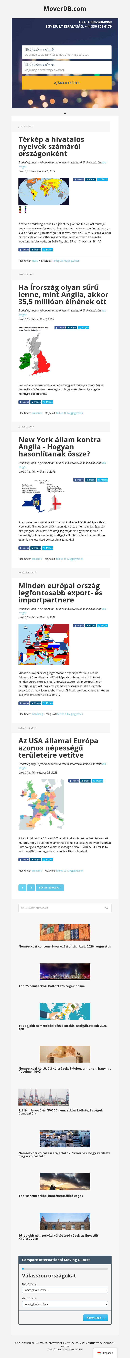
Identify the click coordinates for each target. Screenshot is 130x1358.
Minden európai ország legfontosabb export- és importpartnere (60, 592)
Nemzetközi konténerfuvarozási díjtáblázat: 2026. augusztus (64, 946)
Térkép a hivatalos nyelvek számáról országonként (51, 146)
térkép (56, 260)
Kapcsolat (41, 1343)
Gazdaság (37, 714)
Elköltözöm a (29, 1284)
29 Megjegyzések (69, 260)
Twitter (65, 1346)
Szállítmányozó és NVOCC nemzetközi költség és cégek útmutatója (60, 1111)
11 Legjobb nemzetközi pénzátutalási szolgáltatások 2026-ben (63, 1027)
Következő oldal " (50, 887)
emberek (37, 413)
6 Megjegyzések (74, 714)
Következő (94, 1318)
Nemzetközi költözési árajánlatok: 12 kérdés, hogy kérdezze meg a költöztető (64, 1154)
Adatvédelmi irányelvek (61, 1343)
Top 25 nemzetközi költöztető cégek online (51, 986)
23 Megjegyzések (73, 870)
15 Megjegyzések (73, 558)
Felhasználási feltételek (89, 1343)
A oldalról (28, 1343)
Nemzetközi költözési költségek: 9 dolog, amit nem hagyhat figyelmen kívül (64, 1069)
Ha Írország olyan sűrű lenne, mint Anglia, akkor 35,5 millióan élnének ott (63, 294)
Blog (17, 1343)
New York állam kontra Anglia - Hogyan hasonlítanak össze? (59, 446)
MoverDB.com (65, 8)
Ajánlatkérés (67, 83)
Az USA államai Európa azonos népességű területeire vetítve (58, 748)
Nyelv (35, 260)
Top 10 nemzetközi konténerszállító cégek (50, 1196)
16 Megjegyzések (73, 413)
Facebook (109, 1343)
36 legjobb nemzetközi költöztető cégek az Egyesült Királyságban (58, 1236)
